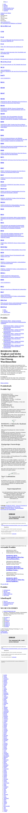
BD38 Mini (4, 247)
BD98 (2, 122)
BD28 (2, 182)
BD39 (2, 252)
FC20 (2, 37)
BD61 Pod (4, 300)
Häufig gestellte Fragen (8, 8)
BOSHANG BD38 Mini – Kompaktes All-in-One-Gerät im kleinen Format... (14, 568)
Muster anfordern (4, 383)
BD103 (3, 105)
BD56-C (3, 273)
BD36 (2, 231)
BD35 (2, 222)
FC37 (2, 49)
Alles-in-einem (6, 312)
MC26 (2, 67)
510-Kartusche (6, 590)
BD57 (2, 175)
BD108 (3, 88)
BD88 (2, 150)
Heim (4, 4)
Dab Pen (5, 591)
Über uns (5, 6)
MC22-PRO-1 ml (6, 26)
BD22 (2, 286)
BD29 (2, 195)
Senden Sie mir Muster (6, 13)
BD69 (2, 143)
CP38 (2, 31)
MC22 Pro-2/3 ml (6, 62)
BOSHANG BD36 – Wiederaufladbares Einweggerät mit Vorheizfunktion (12, 509)
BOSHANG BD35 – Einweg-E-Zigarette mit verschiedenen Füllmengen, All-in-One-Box (14, 506)
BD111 (3, 82)
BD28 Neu (4, 188)
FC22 (2, 44)
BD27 (2, 292)
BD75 (2, 157)
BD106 (3, 99)
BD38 (2, 240)
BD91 (2, 135)
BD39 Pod (4, 307)
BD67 (2, 168)
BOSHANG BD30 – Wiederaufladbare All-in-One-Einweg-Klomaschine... (15, 557)
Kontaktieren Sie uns (8, 9)
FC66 (2, 56)
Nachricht (5, 10)
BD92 (2, 130)
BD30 (2, 209)
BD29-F (3, 202)
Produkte (5, 5)
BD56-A (3, 266)
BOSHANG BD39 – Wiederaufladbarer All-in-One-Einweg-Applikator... (15, 579)
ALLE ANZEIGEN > (6, 22)
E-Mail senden (4, 631)
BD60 (2, 279)
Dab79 (3, 75)
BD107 (3, 93)
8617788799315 (4, 632)
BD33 (2, 214)
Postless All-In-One (7, 594)
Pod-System (6, 595)
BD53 (2, 259)
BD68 (2, 162)
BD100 (3, 113)
